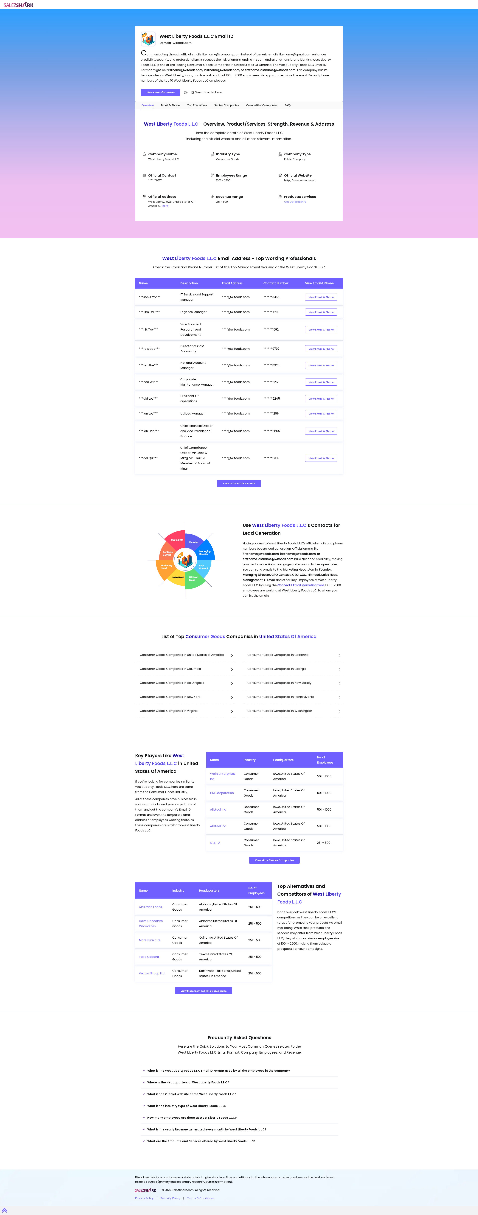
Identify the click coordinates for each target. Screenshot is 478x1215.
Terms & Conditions (201, 1198)
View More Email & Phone (239, 483)
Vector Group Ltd (151, 973)
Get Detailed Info (295, 202)
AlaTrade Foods (150, 907)
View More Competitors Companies (203, 991)
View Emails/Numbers (161, 92)
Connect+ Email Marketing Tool (300, 585)
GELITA (215, 843)
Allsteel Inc (218, 809)
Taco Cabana (149, 957)
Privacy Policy (144, 1198)
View (321, 297)
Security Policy (170, 1198)
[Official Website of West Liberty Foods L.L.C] (185, 92)
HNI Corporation (222, 793)
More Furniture (150, 940)
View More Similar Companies (274, 860)
